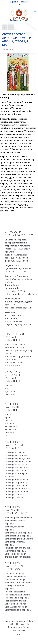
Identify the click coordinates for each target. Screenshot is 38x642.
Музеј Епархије (12, 365)
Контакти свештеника (16, 344)
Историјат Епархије (14, 347)
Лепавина (9, 385)
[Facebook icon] (17, 5)
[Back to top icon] (33, 637)
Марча (8, 388)
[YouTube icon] (20, 5)
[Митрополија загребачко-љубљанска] (19, 14)
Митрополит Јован (14, 362)
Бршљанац (10, 391)
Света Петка (11, 394)
